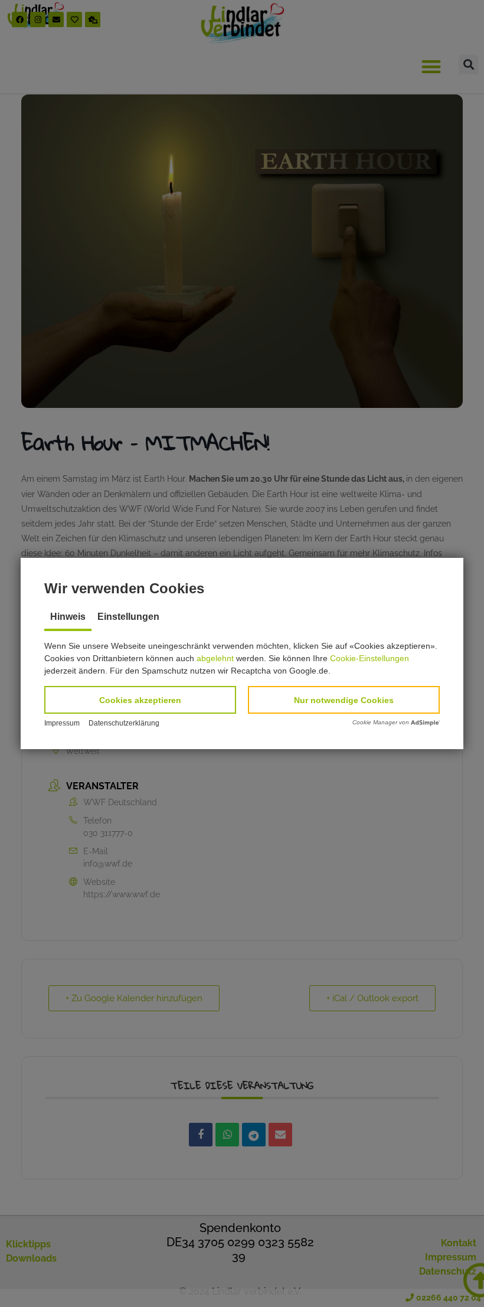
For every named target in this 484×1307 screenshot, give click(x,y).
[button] (140, 700)
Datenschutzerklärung (124, 723)
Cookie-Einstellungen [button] (369, 658)
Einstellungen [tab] (128, 617)
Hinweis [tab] (68, 617)
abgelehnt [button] (215, 658)
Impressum (62, 723)
